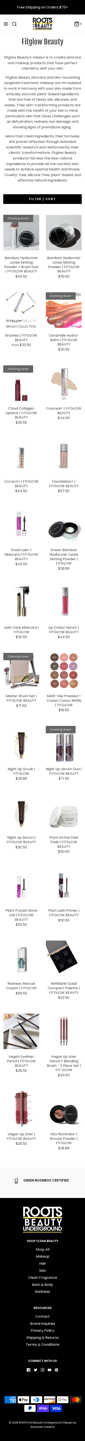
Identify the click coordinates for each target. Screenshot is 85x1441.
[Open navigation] (6, 24)
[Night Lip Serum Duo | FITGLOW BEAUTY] (64, 744)
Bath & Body (42, 1284)
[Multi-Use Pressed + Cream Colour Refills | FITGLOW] (64, 671)
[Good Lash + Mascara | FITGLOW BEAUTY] (21, 524)
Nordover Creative (42, 1427)
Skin (42, 1270)
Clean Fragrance (42, 1277)
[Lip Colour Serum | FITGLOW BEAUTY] (64, 602)
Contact (42, 1316)
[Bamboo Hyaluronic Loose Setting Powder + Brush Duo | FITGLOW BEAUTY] (21, 232)
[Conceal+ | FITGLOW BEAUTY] (64, 383)
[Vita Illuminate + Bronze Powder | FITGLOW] (64, 1109)
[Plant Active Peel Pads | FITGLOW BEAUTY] (64, 812)
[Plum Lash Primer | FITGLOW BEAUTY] (64, 885)
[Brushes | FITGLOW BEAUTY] (21, 310)
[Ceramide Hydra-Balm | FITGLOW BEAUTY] (64, 310)
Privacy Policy (42, 1330)
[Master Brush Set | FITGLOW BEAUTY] (21, 671)
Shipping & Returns (42, 1337)
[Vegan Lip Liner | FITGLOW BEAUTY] (21, 1109)
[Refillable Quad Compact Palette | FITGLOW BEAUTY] (64, 958)
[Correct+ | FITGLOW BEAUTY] (21, 456)
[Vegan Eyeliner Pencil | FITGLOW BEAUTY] (21, 1031)
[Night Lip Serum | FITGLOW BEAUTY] (21, 812)
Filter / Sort (42, 199)
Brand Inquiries (42, 1323)
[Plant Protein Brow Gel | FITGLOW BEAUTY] (21, 885)
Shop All (42, 1249)
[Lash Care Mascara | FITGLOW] (21, 602)
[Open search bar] (16, 24)
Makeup (42, 1256)
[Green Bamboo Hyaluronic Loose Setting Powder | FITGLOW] (64, 524)
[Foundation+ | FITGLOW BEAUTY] (64, 456)
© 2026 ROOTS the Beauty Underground (35, 1422)
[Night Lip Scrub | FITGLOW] (21, 744)
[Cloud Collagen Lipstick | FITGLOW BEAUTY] (21, 383)
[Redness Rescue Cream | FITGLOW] (21, 958)
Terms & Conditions (42, 1344)
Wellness (42, 1291)
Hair (42, 1263)
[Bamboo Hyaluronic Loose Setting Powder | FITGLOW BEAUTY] (64, 232)
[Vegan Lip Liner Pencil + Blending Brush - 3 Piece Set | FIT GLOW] (64, 1031)
